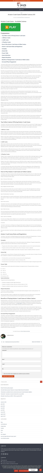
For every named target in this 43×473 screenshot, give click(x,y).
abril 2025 (3, 410)
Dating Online (3, 426)
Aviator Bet (4, 51)
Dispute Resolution (6, 57)
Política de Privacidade (23, 470)
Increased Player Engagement (9, 61)
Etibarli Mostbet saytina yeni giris (7, 387)
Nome (3, 359)
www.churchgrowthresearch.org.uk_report (8, 436)
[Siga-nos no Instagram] (4, 454)
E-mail (3, 364)
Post (1, 432)
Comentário (4, 350)
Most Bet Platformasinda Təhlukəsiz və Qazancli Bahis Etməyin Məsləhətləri (15, 389)
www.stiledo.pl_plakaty (5, 438)
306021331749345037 (36, 341)
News (22, 331)
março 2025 (3, 412)
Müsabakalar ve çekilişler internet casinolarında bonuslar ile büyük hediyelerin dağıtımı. (16, 391)
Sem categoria (3, 434)
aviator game (19, 303)
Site (3, 368)
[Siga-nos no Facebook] (2, 454)
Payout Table (5, 53)
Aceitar (16, 470)
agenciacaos (27, 17)
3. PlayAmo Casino (6, 42)
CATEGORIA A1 (4, 424)
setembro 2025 (3, 401)
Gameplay (4, 48)
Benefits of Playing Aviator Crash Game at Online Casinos (15, 59)
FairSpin (2, 428)
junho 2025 (3, 406)
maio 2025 (3, 408)
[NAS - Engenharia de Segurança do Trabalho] (21, 5)
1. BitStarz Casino (6, 37)
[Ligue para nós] (7, 454)
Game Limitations (6, 55)
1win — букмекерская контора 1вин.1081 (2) (10, 341)
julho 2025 (3, 404)
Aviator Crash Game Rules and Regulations (12, 46)
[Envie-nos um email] (5, 454)
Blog (2, 422)
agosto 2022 (3, 414)
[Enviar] (41, 382)
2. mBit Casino (5, 40)
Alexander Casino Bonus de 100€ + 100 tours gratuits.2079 (11, 395)
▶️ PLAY (10, 27)
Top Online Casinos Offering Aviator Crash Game (13, 35)
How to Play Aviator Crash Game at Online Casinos (14, 44)
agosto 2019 (3, 416)
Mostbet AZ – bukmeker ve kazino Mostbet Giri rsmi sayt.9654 (12, 393)
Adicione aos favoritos (26, 331)
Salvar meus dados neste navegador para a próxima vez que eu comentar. (17, 373)
